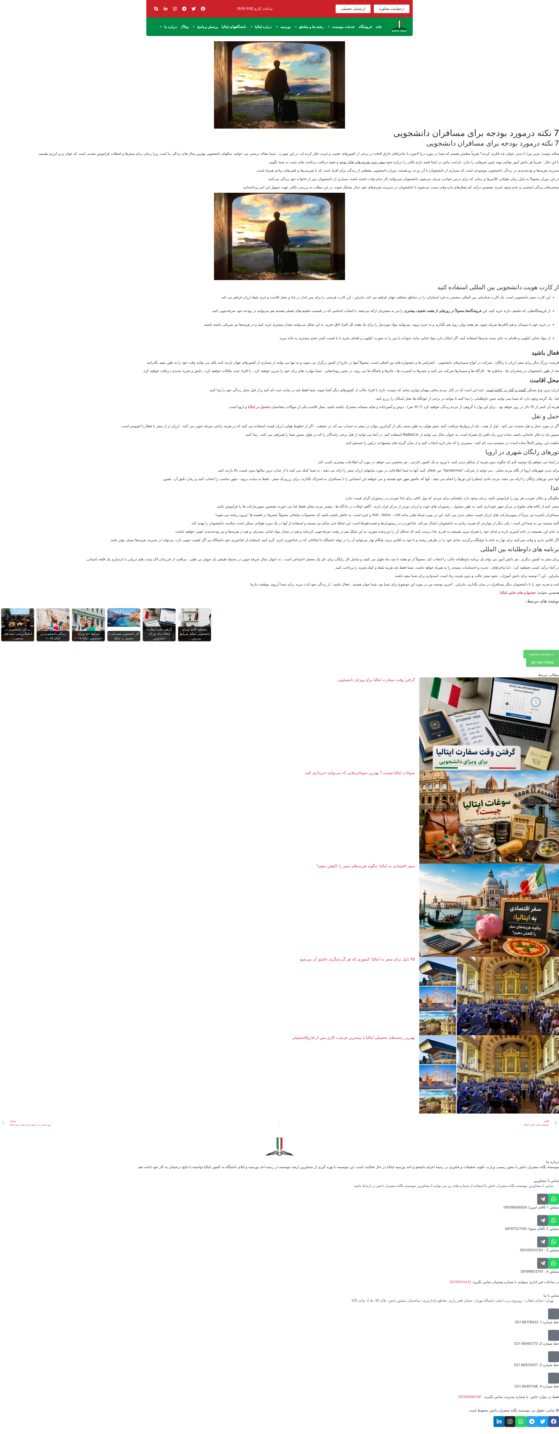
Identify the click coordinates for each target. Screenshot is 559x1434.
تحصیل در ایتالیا (259, 407)
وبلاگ (185, 27)
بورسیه (285, 27)
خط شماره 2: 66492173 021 (536, 1343)
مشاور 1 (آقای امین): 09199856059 (531, 1207)
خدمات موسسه (343, 27)
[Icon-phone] (553, 1313)
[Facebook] (203, 8)
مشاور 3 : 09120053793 (539, 1250)
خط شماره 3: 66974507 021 (536, 1365)
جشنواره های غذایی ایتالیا (518, 592)
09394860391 (470, 1396)
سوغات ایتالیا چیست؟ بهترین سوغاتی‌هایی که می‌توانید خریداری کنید (360, 772)
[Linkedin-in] (165, 8)
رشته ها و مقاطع (311, 27)
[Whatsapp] (553, 1199)
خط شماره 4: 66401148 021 (537, 1386)
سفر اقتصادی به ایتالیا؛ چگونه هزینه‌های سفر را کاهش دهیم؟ (365, 866)
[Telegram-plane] (542, 1199)
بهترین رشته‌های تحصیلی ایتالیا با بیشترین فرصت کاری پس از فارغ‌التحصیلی (353, 1037)
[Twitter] (193, 8)
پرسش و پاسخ (207, 27)
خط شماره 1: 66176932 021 (537, 1322)
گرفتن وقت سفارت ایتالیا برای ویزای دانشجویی (376, 679)
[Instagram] (175, 8)
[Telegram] (184, 8)
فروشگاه (365, 27)
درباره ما (170, 27)
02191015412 (460, 1282)
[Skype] (156, 8)
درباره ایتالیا (263, 27)
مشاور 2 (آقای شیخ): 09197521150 (532, 1228)
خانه (379, 27)
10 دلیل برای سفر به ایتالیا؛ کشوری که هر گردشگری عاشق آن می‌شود (357, 959)
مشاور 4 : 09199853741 (540, 1271)
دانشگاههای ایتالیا (234, 27)
